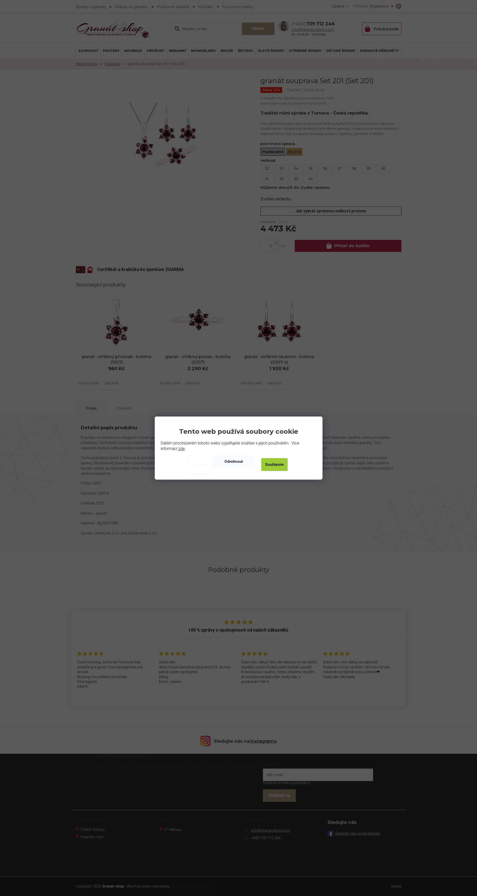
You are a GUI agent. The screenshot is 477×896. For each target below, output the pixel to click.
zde (181, 448)
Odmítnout (233, 461)
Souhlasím (274, 464)
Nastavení (199, 464)
